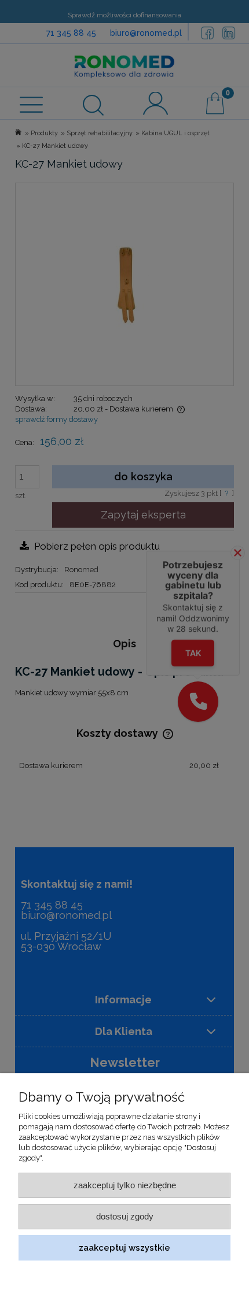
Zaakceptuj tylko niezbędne (125, 1185)
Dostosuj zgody (124, 1216)
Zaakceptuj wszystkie (124, 1247)
